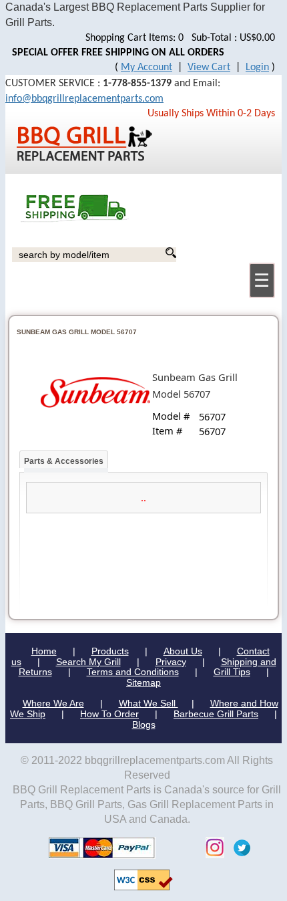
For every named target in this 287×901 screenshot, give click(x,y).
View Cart (209, 67)
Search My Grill (88, 661)
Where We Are (53, 703)
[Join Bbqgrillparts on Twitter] (238, 847)
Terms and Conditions (133, 671)
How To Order (109, 714)
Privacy (171, 661)
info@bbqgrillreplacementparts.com (84, 99)
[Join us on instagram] (211, 847)
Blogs (144, 724)
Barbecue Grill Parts (216, 714)
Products (110, 651)
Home (44, 651)
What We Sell (148, 703)
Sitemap (143, 682)
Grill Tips (232, 671)
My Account (146, 67)
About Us (183, 651)
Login (257, 67)
